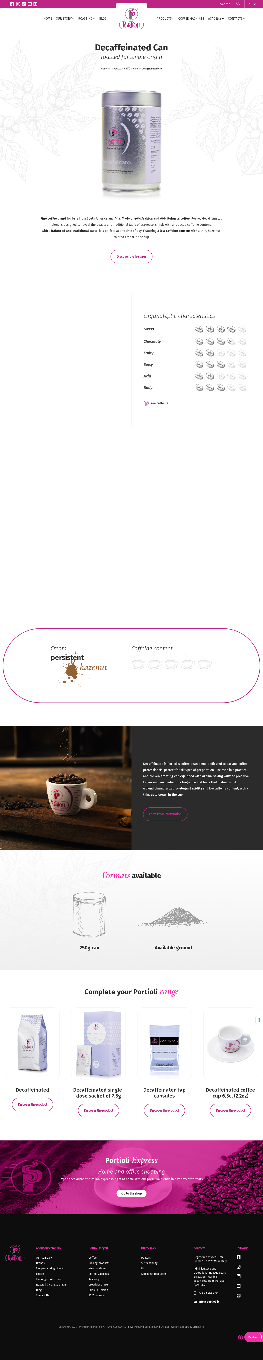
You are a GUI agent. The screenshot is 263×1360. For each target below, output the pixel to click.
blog (102, 18)
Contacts (235, 18)
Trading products (99, 1263)
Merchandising (97, 1268)
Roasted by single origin (51, 1284)
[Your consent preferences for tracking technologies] (259, 1020)
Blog (39, 1290)
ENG (250, 4)
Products (165, 18)
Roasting (85, 18)
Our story (64, 18)
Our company (44, 1257)
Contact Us (42, 1295)
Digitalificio (198, 1327)
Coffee (93, 1257)
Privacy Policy (135, 1327)
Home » (105, 68)
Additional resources (154, 1274)
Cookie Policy (151, 1327)
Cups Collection (98, 1290)
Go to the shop (131, 1193)
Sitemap (165, 1327)
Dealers (146, 1257)
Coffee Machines (191, 18)
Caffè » (128, 68)
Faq (143, 1268)
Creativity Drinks (99, 1284)
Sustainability (149, 1263)
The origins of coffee (48, 1279)
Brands (40, 1263)
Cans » (137, 68)
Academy (215, 18)
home (48, 18)
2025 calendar (97, 1295)
